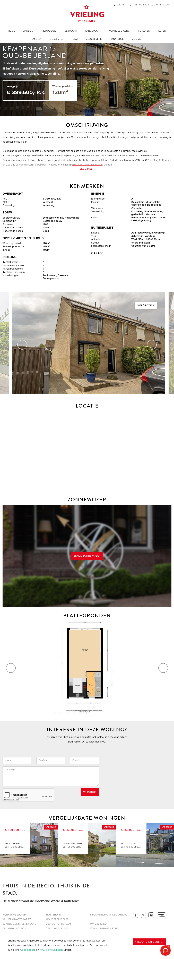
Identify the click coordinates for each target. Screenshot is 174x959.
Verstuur (90, 792)
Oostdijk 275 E (128, 843)
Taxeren (36, 39)
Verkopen (144, 30)
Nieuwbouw (48, 30)
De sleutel (56, 39)
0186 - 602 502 (140, 4)
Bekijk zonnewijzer (87, 555)
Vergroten (145, 305)
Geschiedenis (94, 39)
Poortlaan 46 (12, 843)
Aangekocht (93, 30)
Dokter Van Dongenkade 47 (73, 843)
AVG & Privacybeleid (51, 949)
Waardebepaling (119, 30)
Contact (137, 39)
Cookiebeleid (28, 949)
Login (120, 4)
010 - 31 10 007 (162, 4)
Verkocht (71, 30)
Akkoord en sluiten (149, 941)
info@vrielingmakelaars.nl (108, 914)
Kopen (162, 30)
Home (11, 30)
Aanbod (28, 30)
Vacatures (117, 39)
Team (74, 39)
